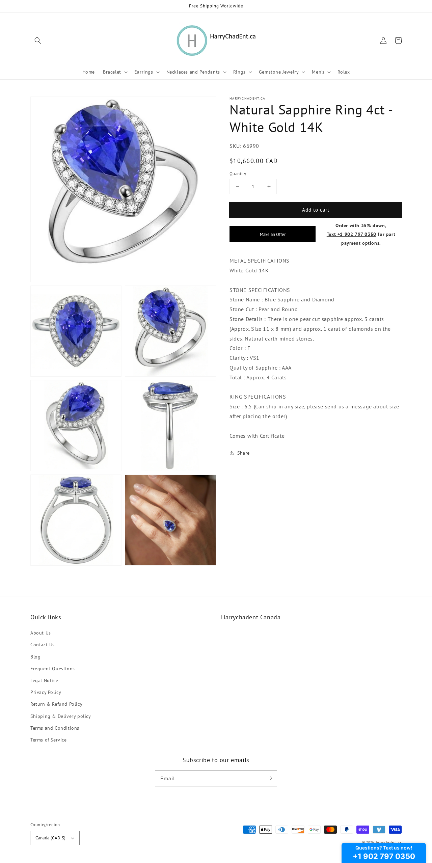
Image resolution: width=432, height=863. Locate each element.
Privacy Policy (45, 692)
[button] (37, 40)
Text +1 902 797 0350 (351, 234)
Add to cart (315, 209)
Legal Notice (44, 680)
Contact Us (42, 645)
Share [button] (243, 453)
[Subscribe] (269, 778)
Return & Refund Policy (56, 704)
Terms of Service (48, 740)
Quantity (238, 173)
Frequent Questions (52, 669)
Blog (35, 657)
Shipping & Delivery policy (60, 716)
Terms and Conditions (54, 728)
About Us (40, 633)
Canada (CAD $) (50, 838)
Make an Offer (273, 234)
